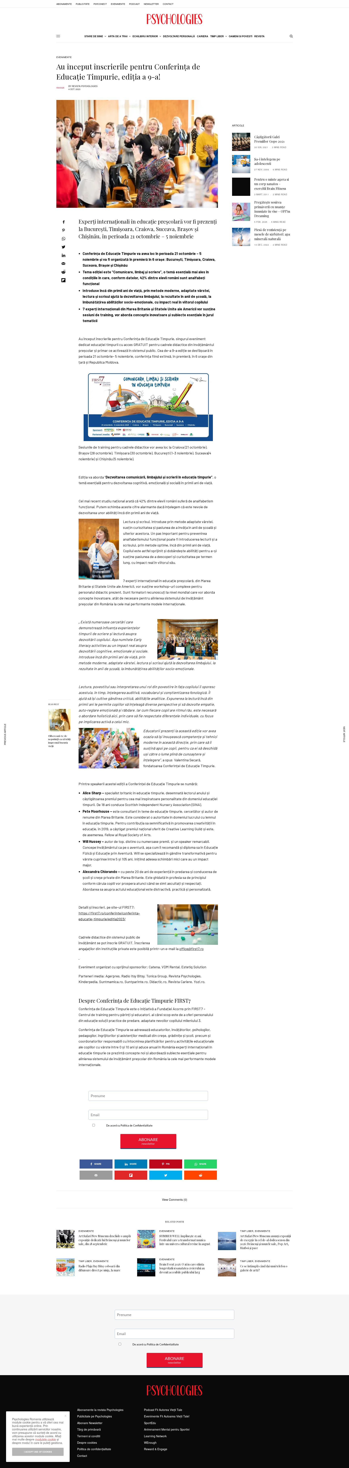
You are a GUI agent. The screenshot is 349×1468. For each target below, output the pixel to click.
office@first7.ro (191, 948)
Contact (168, 3)
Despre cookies (87, 1442)
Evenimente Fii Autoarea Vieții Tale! (166, 1416)
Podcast (134, 3)
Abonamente (64, 3)
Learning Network (155, 1436)
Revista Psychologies (85, 86)
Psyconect (100, 3)
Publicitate (82, 3)
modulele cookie (45, 1439)
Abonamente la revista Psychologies (100, 1410)
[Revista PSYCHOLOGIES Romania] (174, 19)
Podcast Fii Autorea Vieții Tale (163, 1410)
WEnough (150, 1442)
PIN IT (150, 404)
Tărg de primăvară (89, 1429)
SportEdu (150, 1423)
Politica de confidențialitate (94, 1449)
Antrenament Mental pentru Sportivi (166, 1429)
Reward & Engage (155, 1449)
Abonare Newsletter (89, 1423)
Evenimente (118, 3)
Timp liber (246, 1231)
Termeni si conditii (88, 1436)
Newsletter (151, 3)
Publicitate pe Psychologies (94, 1416)
